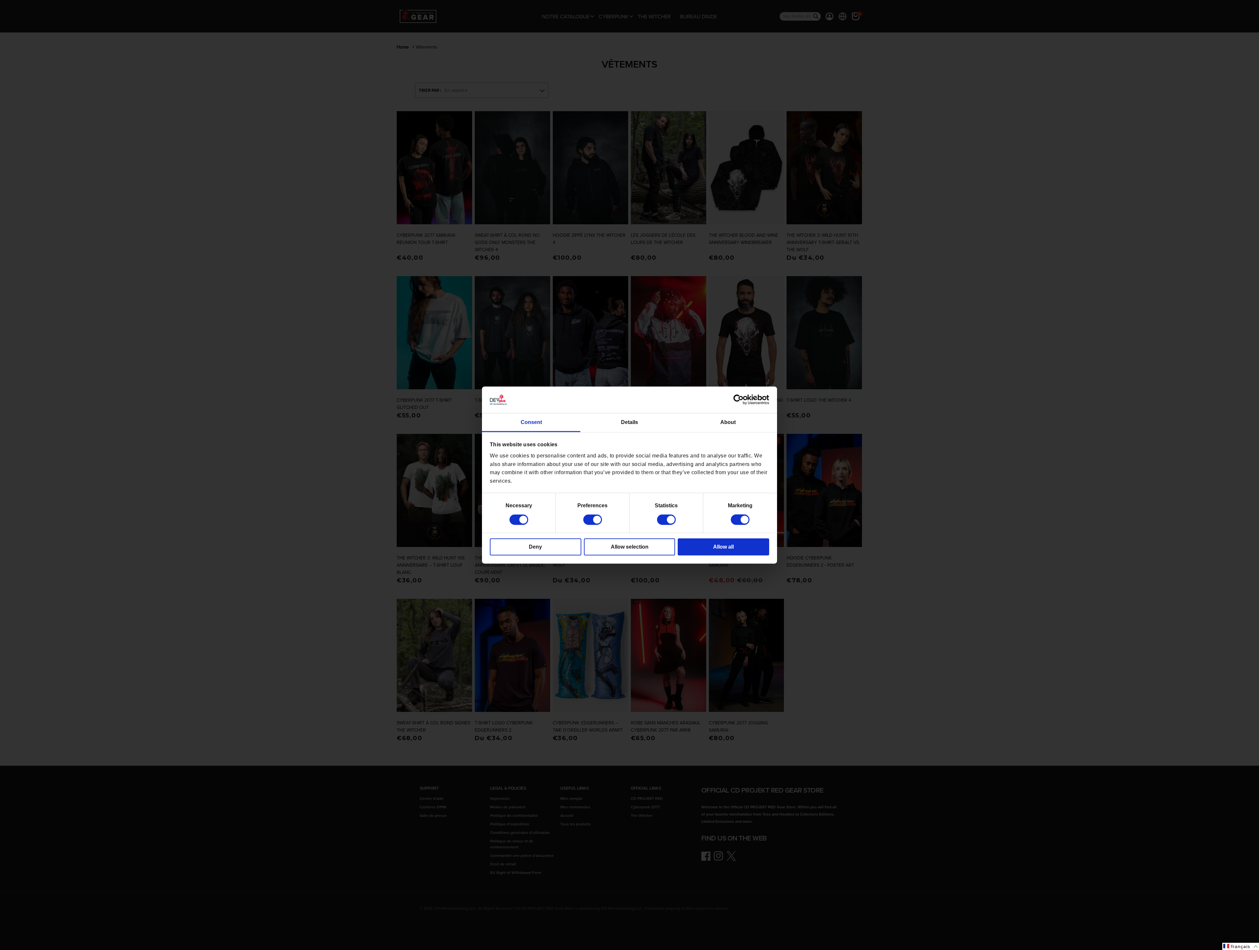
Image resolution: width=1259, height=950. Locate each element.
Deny (535, 547)
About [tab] (728, 422)
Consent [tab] (531, 422)
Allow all (723, 547)
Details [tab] (629, 422)
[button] (1240, 946)
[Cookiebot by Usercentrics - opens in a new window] (740, 399)
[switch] (592, 520)
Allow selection (630, 547)
